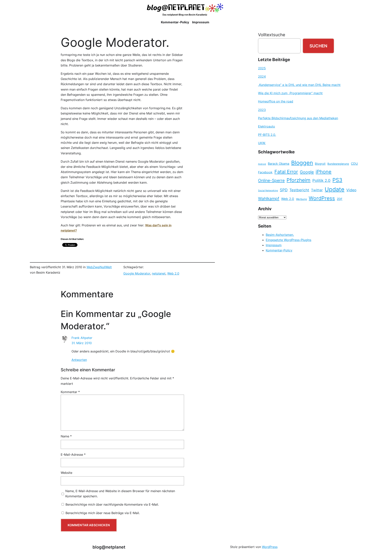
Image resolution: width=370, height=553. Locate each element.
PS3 (337, 180)
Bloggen (302, 162)
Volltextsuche (271, 34)
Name (66, 436)
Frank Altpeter (81, 338)
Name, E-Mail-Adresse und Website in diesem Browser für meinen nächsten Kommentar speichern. (120, 493)
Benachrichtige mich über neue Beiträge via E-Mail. (103, 513)
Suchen (318, 45)
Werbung (301, 199)
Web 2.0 (173, 273)
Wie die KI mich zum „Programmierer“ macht (290, 93)
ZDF (339, 199)
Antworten (79, 360)
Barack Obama (278, 164)
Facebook (265, 172)
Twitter (317, 190)
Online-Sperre (271, 180)
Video (351, 190)
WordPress (322, 198)
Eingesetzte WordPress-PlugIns (288, 240)
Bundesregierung (338, 163)
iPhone (323, 172)
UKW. (262, 143)
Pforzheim (298, 180)
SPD (284, 190)
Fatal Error (286, 172)
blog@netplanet (108, 547)
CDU (354, 164)
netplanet (159, 273)
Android (262, 164)
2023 (262, 110)
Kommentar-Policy (279, 250)
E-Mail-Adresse (73, 454)
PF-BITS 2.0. (267, 135)
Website (66, 473)
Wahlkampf (268, 198)
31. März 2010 (81, 343)
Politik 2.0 (321, 180)
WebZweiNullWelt (99, 267)
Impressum (274, 245)
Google (307, 172)
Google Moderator (136, 273)
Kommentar (70, 392)
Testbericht (299, 190)
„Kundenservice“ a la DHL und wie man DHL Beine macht (299, 85)
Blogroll (320, 164)
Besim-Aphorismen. (280, 235)
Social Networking (268, 190)
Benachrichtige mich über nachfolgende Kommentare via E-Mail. (112, 504)
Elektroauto (266, 126)
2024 (262, 76)
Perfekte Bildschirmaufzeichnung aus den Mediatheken (298, 118)
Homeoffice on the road (275, 101)
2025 (262, 68)
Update (334, 189)
